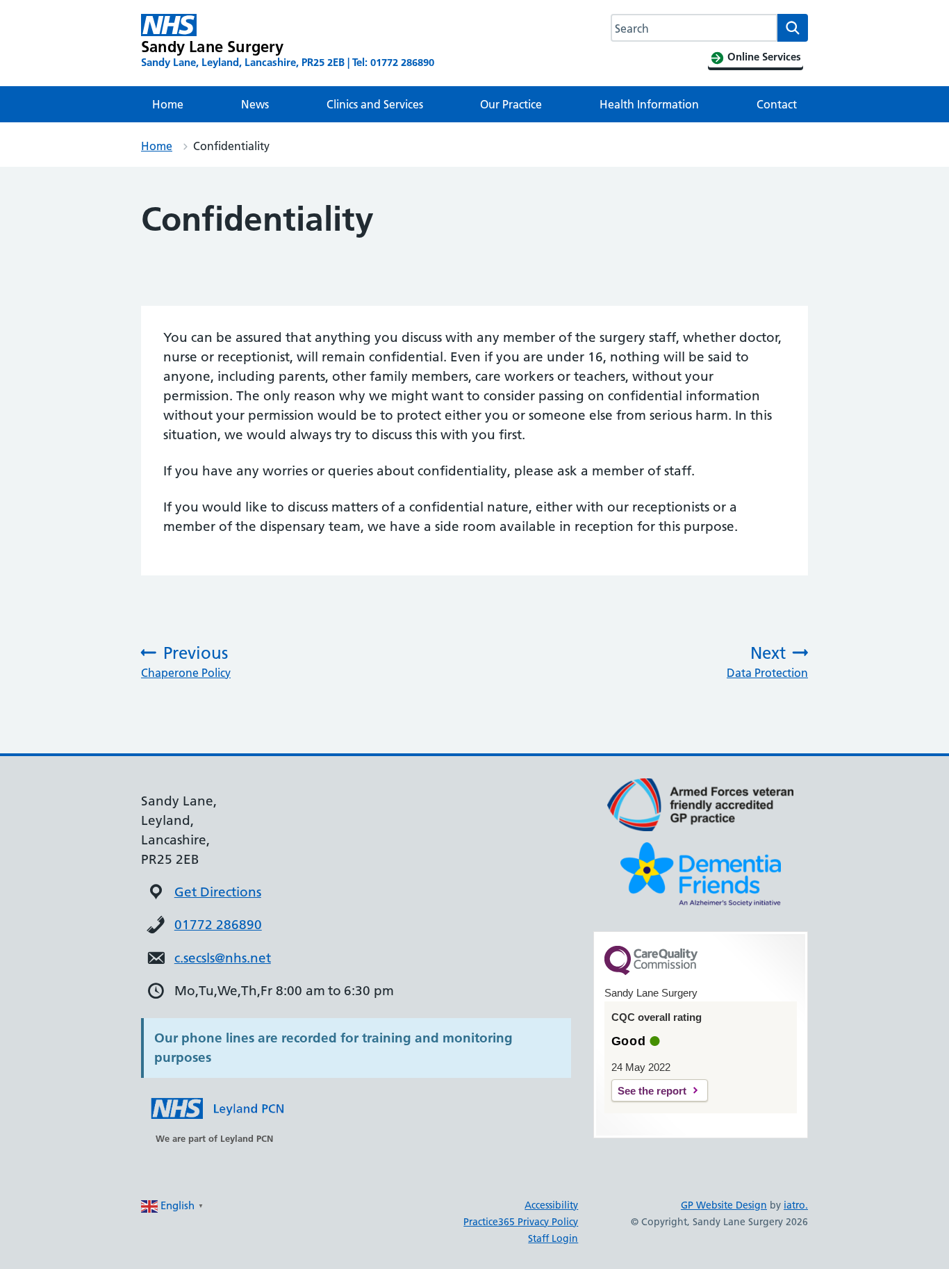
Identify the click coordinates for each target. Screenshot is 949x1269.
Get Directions (217, 892)
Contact (777, 104)
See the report (652, 1091)
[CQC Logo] (651, 971)
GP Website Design (724, 1205)
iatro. (796, 1205)
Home (167, 104)
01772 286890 (218, 925)
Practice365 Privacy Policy (520, 1221)
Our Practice (511, 104)
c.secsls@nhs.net (222, 958)
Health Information (649, 104)
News (255, 104)
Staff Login (553, 1238)
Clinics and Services (375, 104)
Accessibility (551, 1205)
